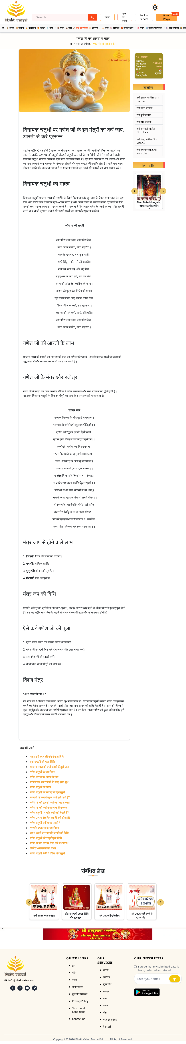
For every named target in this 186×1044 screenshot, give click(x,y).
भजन (105, 1005)
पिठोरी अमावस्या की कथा (43, 848)
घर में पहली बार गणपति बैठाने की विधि (49, 833)
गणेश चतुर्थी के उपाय (40, 787)
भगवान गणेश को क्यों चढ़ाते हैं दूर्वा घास (49, 767)
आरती (105, 970)
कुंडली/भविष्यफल (79, 994)
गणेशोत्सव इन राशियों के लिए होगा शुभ (49, 782)
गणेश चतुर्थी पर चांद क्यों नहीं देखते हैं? (49, 813)
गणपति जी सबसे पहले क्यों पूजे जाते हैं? (50, 797)
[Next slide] (163, 191)
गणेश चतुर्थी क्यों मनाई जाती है (45, 823)
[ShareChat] (34, 988)
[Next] (160, 902)
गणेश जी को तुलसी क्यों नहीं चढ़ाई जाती (50, 802)
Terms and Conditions (78, 1009)
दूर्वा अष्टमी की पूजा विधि (42, 762)
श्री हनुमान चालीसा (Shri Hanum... (148, 99)
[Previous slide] (134, 191)
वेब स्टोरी (107, 1026)
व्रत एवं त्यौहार (110, 1019)
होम (73, 965)
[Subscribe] (174, 978)
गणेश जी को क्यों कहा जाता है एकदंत (48, 807)
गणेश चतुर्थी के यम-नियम (42, 772)
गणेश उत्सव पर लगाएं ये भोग (44, 777)
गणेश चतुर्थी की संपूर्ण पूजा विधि (46, 838)
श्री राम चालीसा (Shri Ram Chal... (147, 151)
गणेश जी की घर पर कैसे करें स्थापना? (49, 843)
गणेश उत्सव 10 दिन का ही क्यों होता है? (50, 818)
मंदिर (74, 972)
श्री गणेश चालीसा (144, 108)
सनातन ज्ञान (77, 987)
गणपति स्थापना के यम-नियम (44, 828)
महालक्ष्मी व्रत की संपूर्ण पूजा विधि (47, 757)
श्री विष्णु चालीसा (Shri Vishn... (147, 141)
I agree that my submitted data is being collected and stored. (158, 968)
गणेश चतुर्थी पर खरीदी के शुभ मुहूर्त (47, 792)
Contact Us (78, 1019)
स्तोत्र (106, 991)
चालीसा (106, 977)
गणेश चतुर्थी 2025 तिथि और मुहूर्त (47, 853)
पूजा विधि (107, 984)
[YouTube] (27, 988)
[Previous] (29, 902)
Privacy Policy (80, 1001)
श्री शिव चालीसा (144, 122)
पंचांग (74, 980)
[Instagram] (20, 988)
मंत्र (105, 1012)
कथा (105, 998)
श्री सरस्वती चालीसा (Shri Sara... (146, 130)
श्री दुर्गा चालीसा (144, 115)
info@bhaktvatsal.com (21, 980)
